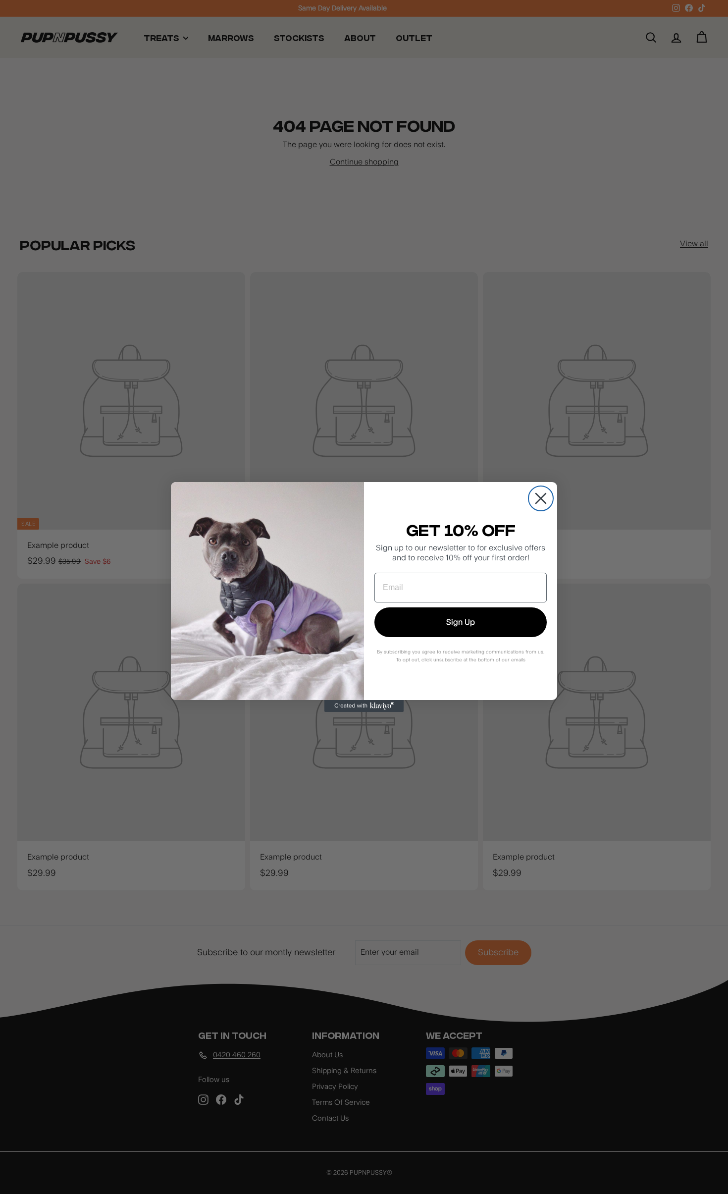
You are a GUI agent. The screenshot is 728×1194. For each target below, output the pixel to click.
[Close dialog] (540, 498)
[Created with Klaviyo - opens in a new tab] (364, 706)
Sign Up (460, 622)
